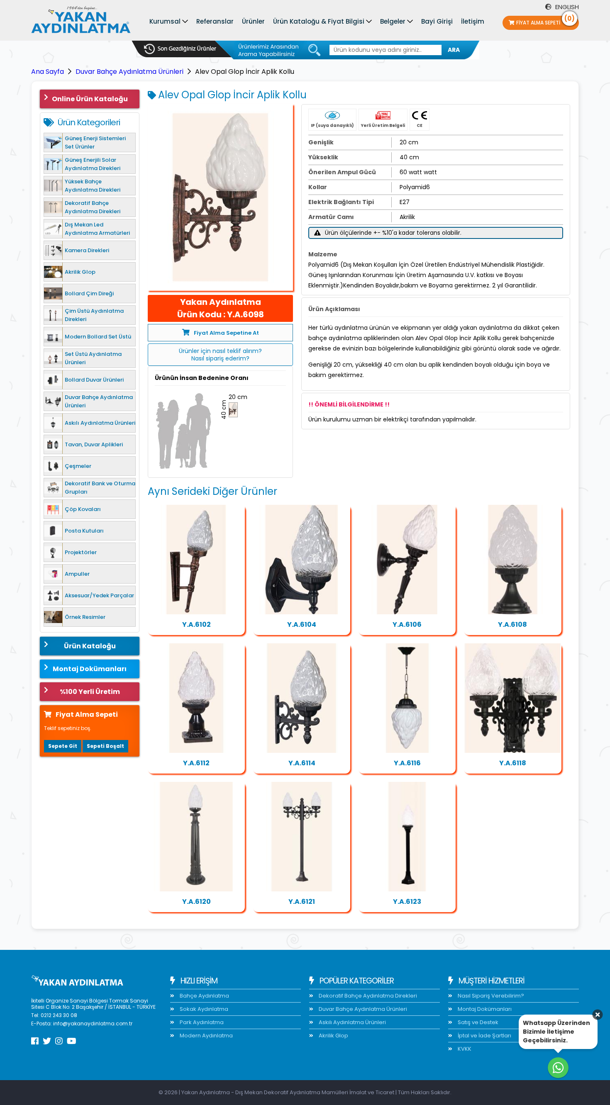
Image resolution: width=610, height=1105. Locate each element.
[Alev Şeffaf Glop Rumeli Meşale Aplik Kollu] (196, 559)
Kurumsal (165, 21)
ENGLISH (566, 6)
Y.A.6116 (407, 763)
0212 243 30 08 (59, 1015)
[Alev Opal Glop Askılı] (407, 698)
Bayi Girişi (437, 21)
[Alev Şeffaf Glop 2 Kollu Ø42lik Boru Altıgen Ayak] (301, 836)
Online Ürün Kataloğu (90, 99)
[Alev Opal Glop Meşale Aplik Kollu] (407, 559)
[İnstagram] (59, 1041)
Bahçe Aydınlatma (203, 996)
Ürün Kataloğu (90, 646)
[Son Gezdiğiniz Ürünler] (180, 49)
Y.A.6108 (512, 624)
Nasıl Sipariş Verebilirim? (490, 996)
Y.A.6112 (196, 763)
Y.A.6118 (512, 763)
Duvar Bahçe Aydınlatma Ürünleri (129, 71)
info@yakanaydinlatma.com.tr (92, 1023)
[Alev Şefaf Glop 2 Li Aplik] (512, 698)
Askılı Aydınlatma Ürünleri (351, 1022)
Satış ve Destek (477, 1022)
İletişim (472, 21)
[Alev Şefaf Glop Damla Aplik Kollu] (301, 559)
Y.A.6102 (196, 624)
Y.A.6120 (196, 901)
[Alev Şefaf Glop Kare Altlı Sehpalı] (196, 698)
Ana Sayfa (47, 71)
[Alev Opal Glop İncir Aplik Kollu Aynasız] (301, 698)
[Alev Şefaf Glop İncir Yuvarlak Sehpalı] (512, 559)
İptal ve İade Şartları (483, 1035)
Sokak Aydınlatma (203, 1009)
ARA (454, 50)
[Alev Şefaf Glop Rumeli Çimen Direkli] (196, 836)
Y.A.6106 (407, 624)
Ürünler (253, 21)
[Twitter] (47, 1041)
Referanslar (215, 21)
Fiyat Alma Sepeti (545, 21)
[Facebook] (35, 1041)
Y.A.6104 (301, 624)
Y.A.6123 (407, 901)
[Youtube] (71, 1041)
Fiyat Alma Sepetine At (226, 333)
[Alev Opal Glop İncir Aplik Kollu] (220, 197)
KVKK (463, 1049)
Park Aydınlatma (201, 1022)
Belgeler (392, 21)
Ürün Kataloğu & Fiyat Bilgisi (318, 21)
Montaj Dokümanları (90, 669)
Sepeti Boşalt (105, 746)
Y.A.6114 (301, 763)
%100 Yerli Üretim (90, 691)
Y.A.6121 (301, 901)
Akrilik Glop (332, 1035)
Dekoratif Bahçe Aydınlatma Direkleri (367, 996)
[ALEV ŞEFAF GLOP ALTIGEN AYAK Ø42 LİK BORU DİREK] (407, 836)
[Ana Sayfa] (81, 21)
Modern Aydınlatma (205, 1035)
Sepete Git (62, 746)
